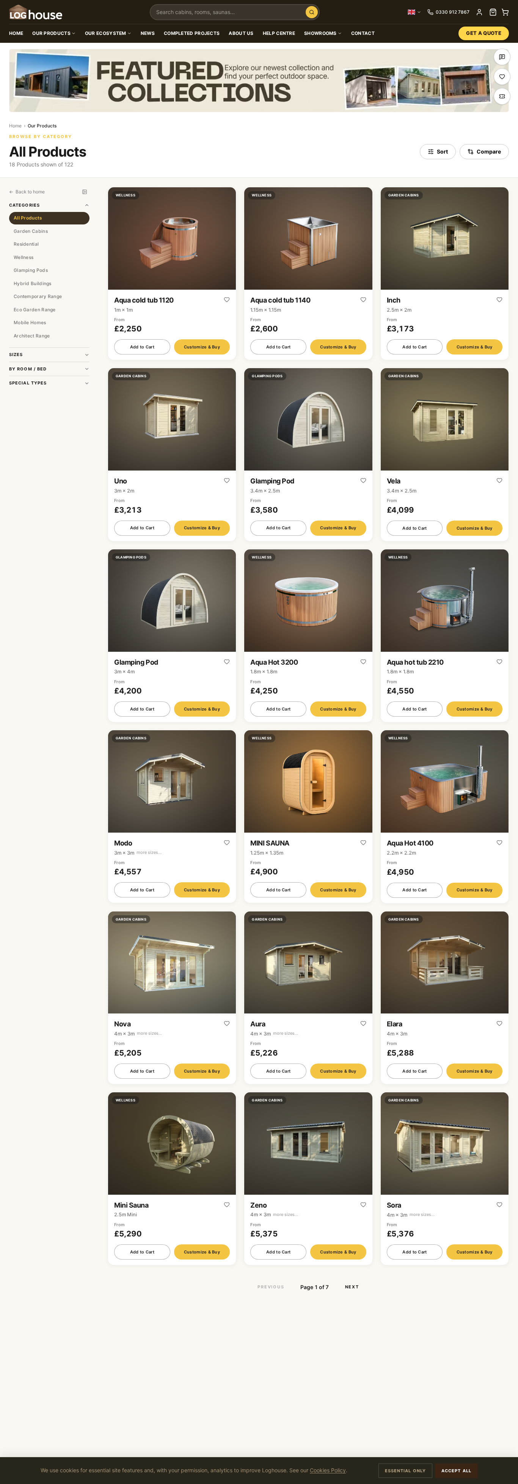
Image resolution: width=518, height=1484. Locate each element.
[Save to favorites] (227, 300)
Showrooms (320, 33)
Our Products (51, 33)
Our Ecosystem (105, 33)
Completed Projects (192, 33)
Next (352, 1286)
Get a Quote (483, 33)
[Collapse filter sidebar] (84, 192)
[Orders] (493, 12)
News (148, 33)
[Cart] (505, 12)
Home (16, 33)
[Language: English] (414, 12)
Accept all (456, 1470)
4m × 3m (138, 1034)
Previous (270, 1286)
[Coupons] (502, 96)
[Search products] (312, 12)
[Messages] (502, 57)
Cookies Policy (328, 1470)
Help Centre (279, 33)
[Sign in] (479, 12)
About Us (241, 33)
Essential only (405, 1470)
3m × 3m (138, 853)
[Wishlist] (502, 76)
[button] (172, 273)
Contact (363, 33)
